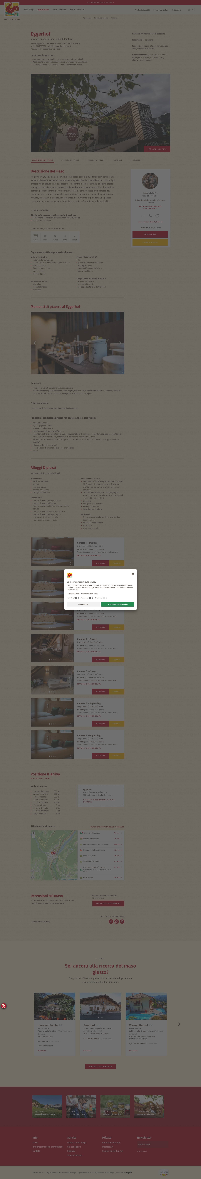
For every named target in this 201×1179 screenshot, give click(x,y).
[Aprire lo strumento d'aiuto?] (3, 1005)
